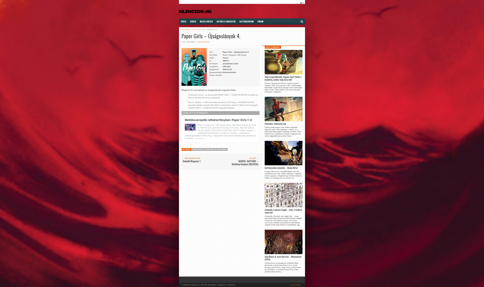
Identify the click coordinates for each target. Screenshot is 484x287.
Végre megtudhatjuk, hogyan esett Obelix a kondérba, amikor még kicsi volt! (283, 78)
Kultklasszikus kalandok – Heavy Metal (281, 168)
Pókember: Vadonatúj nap (275, 123)
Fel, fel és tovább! (295, 285)
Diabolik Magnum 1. (192, 161)
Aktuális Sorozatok (226, 21)
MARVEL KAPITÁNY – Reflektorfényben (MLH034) (245, 163)
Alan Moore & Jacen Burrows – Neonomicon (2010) (283, 258)
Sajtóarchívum (246, 21)
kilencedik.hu (186, 29)
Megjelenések (206, 21)
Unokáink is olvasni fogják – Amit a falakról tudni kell (283, 211)
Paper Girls (210, 149)
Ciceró (194, 29)
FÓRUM (260, 21)
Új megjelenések (221, 149)
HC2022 (201, 149)
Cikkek (193, 21)
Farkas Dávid (203, 41)
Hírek (183, 21)
